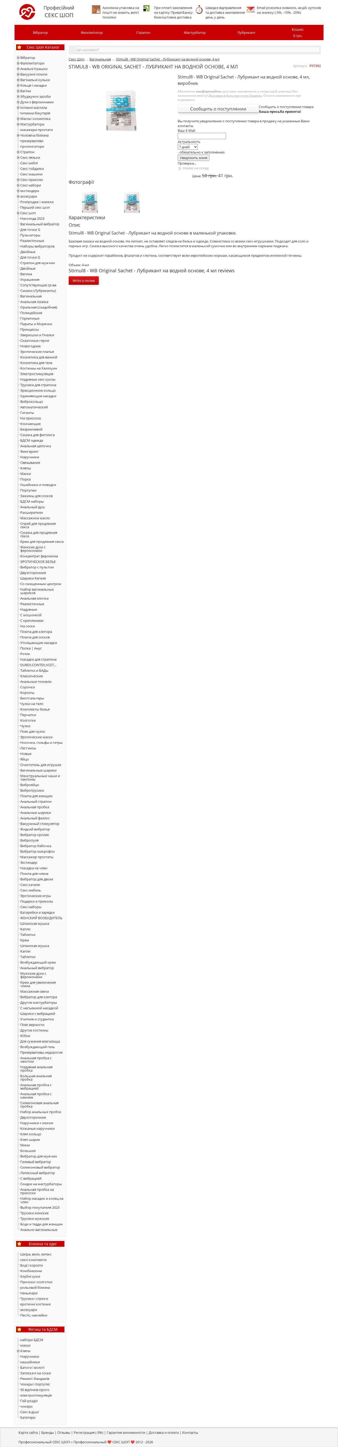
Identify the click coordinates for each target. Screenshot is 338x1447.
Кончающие (30, 423)
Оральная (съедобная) (38, 307)
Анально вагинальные (38, 1229)
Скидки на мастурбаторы (41, 1184)
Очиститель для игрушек (41, 764)
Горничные (29, 318)
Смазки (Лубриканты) (38, 290)
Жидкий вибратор (35, 829)
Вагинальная (31, 296)
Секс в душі (29, 1411)
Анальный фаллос (35, 818)
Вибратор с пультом (37, 567)
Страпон (143, 32)
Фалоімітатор (92, 32)
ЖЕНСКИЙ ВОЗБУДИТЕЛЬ (41, 918)
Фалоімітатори (32, 63)
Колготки (28, 720)
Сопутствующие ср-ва (38, 285)
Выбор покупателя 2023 (39, 1207)
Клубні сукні (30, 1276)
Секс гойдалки (32, 168)
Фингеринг (29, 451)
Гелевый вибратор (35, 1161)
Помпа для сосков (35, 637)
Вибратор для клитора (38, 997)
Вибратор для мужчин (38, 1156)
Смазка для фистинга (37, 434)
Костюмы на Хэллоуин (38, 368)
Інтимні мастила (33, 107)
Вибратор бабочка (35, 845)
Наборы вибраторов (37, 246)
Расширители (31, 512)
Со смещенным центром (40, 583)
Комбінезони (31, 1270)
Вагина (26, 274)
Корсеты (27, 692)
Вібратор (40, 32)
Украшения (29, 279)
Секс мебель (30, 890)
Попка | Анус (31, 648)
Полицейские (31, 312)
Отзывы (63, 1432)
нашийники (30, 1362)
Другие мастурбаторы (38, 1002)
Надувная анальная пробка (36, 1069)
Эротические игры (35, 895)
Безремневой (31, 429)
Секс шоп (28, 213)
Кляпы (25, 468)
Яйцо (24, 759)
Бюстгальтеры (32, 698)
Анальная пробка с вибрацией (35, 1086)
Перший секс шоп (35, 207)
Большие (28, 1150)
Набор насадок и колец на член (41, 1200)
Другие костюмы (34, 1030)
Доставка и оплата (164, 1432)
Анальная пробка (34, 807)
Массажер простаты (36, 857)
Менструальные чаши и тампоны (40, 777)
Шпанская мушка (34, 923)
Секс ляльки (30, 157)
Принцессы (29, 329)
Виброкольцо (31, 401)
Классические (31, 676)
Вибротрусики (32, 790)
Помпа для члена (34, 873)
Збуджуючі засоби (35, 96)
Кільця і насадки (33, 85)
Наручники (29, 457)
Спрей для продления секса (38, 525)
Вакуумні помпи (33, 74)
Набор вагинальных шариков (37, 591)
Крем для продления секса (42, 541)
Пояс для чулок (32, 731)
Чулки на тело (31, 703)
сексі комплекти (33, 1259)
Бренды (47, 1432)
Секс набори (30, 185)
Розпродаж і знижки (37, 201)
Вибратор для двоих (36, 879)
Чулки (25, 725)
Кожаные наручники (37, 1128)
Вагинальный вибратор (39, 224)
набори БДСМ (31, 1339)
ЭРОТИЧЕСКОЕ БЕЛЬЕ (38, 561)
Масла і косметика (35, 118)
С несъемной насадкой (39, 1008)
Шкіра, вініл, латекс (35, 1254)
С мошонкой (30, 615)
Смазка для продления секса (38, 534)
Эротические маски (36, 737)
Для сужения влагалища (40, 1041)
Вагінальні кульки (35, 79)
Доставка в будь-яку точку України (235, 95)
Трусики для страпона (38, 384)
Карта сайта (28, 1432)
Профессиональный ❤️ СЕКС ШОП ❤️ (104, 1442)
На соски (27, 626)
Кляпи (25, 1350)
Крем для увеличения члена (38, 984)
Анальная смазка (34, 301)
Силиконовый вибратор (40, 1167)
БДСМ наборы (32, 501)
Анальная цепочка (35, 446)
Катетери (27, 1417)
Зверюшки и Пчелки (37, 335)
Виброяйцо (29, 784)
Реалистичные (32, 240)
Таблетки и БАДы (34, 670)
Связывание (30, 462)
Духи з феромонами (37, 102)
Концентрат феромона (39, 556)
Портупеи (28, 490)
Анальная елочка (34, 598)
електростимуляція (36, 1395)
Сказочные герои (34, 340)
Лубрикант (246, 32)
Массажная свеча (34, 991)
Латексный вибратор (37, 1172)
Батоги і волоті (32, 1367)
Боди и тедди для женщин (41, 1224)
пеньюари (28, 1293)
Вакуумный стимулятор (39, 823)
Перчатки (28, 714)
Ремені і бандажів (34, 1378)
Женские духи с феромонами (32, 549)
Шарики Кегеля (33, 578)
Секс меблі (29, 163)
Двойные (27, 251)
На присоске (30, 418)
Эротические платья (37, 351)
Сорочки (27, 687)
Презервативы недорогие (41, 1052)
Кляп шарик (30, 1139)
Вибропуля (29, 840)
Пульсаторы (30, 235)
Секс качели (30, 884)
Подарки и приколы (36, 901)
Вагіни (25, 90)
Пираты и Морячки (36, 323)
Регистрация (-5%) (88, 1432)
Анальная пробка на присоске (37, 1191)
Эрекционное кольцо (38, 390)
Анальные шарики (35, 812)
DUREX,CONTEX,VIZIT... (38, 664)
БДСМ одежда (31, 440)
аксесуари (28, 196)
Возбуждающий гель (37, 1046)
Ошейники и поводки (38, 484)
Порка (25, 479)
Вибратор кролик (34, 834)
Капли (25, 929)
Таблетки (27, 934)
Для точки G (30, 229)
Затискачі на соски (35, 1373)
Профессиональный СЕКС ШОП (44, 1442)
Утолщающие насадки (38, 642)
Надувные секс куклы (37, 379)
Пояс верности (32, 1024)
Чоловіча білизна (34, 135)
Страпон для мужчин (37, 262)
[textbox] (197, 50)
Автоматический (34, 407)
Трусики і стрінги (34, 1298)
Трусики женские (34, 1213)
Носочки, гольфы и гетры (41, 742)
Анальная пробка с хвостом (35, 1060)
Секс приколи (31, 179)
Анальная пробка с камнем (35, 1095)
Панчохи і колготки (36, 1282)
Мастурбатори (32, 124)
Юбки (25, 1035)
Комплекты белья (35, 709)
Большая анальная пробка (36, 1077)
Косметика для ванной (38, 357)
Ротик (25, 653)
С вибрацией (30, 1178)
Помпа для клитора (36, 631)
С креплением (32, 620)
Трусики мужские (34, 1218)
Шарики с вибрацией (37, 1013)
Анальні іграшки (34, 68)
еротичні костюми (35, 1304)
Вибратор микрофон (37, 851)
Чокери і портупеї (35, 1384)
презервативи (31, 140)
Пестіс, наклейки (33, 1315)
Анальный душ (32, 507)
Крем (24, 940)
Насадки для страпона (38, 659)
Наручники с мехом (36, 1123)
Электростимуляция (36, 373)
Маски (25, 473)
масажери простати (36, 129)
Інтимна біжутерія (35, 113)
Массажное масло (35, 518)
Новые (25, 753)
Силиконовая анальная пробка (39, 1104)
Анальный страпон (35, 801)
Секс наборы (30, 906)
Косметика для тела (36, 362)
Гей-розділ (28, 1400)
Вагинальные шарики (38, 770)
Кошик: (298, 32)
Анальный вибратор (37, 967)
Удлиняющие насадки (38, 396)
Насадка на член (33, 868)
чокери (26, 1406)
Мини (25, 1145)
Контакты (190, 1432)
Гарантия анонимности (126, 1432)
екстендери (29, 190)
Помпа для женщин (36, 795)
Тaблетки (27, 956)
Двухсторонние (33, 572)
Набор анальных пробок (41, 1111)
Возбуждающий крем (38, 962)
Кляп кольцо (30, 1134)
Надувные (28, 609)
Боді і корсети (31, 1265)
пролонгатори (32, 146)
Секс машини (31, 174)
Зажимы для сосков (36, 495)
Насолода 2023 (32, 218)
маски (25, 1345)
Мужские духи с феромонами (33, 975)
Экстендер (28, 862)
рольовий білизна (35, 1287)
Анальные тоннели (35, 681)
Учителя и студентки (37, 1019)
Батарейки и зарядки (37, 912)
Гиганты (27, 412)
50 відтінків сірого (34, 1389)
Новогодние (30, 346)
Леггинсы (28, 748)
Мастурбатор (195, 32)
